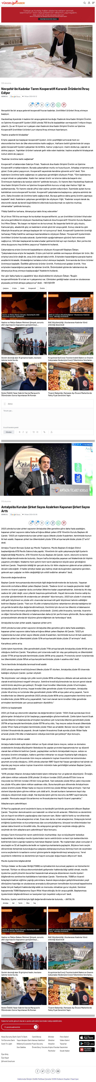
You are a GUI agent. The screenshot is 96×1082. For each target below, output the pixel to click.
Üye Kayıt (5, 1058)
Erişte (14, 288)
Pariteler (51, 1051)
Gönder (9, 432)
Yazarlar (63, 1044)
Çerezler (48, 1079)
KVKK (54, 1079)
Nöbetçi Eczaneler (24, 1044)
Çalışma (5, 288)
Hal (13, 903)
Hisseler (51, 1044)
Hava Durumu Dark (8, 1037)
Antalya (5, 903)
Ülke (27, 903)
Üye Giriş (4, 1054)
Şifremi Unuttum (8, 1061)
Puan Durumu (37, 1044)
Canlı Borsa (36, 1037)
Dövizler (51, 1040)
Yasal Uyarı (75, 1079)
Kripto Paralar (54, 1047)
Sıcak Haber (65, 1051)
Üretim (42, 288)
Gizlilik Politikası (38, 1079)
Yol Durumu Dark (8, 1040)
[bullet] (37, 432)
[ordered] (34, 432)
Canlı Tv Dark (22, 1037)
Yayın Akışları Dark (24, 1040)
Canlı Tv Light (6, 1044)
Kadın (22, 288)
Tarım (20, 903)
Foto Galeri (64, 1037)
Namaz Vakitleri (38, 1040)
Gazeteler (64, 1047)
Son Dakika (21, 1047)
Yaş (34, 903)
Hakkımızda (22, 1079)
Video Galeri (65, 1040)
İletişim (29, 1079)
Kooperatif (32, 288)
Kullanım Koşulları (63, 1079)
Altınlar (51, 1037)
